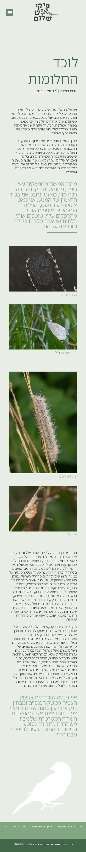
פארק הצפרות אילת (42, 826)
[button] (10, 12)
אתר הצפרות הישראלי (70, 826)
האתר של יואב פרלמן (15, 826)
